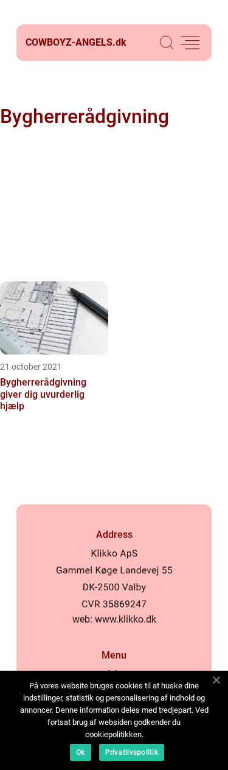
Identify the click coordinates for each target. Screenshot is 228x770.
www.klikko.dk (125, 619)
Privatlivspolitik (131, 752)
